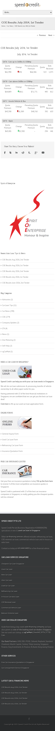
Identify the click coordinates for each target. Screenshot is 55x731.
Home (3, 26)
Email (43, 152)
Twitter (10, 152)
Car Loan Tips (7, 305)
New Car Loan (6, 575)
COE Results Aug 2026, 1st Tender (15, 265)
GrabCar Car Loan (8, 586)
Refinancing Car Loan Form (12, 445)
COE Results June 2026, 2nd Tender (15, 283)
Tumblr (29, 152)
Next (50, 35)
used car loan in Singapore (29, 530)
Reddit (23, 152)
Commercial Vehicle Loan (11, 608)
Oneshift (36, 632)
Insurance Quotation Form (12, 451)
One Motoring (7, 340)
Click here (4, 404)
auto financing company (34, 627)
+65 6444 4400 (23, 548)
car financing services (14, 536)
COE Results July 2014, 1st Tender (19, 47)
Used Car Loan (6, 569)
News (4, 334)
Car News (10, 26)
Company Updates (9, 322)
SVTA (43, 632)
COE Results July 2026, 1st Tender (15, 277)
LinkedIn (16, 152)
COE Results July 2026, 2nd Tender (15, 271)
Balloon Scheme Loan (9, 613)
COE (4, 317)
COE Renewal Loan (8, 602)
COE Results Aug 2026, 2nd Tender (15, 260)
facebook (29, 719)
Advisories (6, 299)
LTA (3, 328)
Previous (42, 35)
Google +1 (36, 152)
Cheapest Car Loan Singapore (12, 564)
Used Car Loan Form (10, 439)
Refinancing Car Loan (9, 591)
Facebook (5, 152)
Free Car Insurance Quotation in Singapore (17, 662)
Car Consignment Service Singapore (15, 668)
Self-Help (6, 346)
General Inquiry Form (10, 434)
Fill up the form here (45, 481)
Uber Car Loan (6, 580)
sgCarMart (6, 351)
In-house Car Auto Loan (10, 597)
